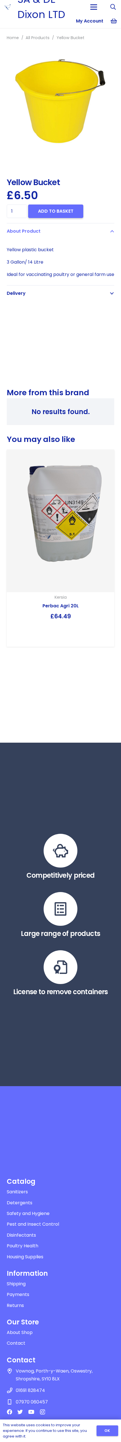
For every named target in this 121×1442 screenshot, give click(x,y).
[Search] (113, 7)
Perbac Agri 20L (60, 606)
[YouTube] (31, 1411)
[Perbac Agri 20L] (60, 521)
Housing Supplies (25, 1257)
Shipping (16, 1284)
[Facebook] (9, 1411)
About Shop (20, 1332)
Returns (15, 1305)
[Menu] (94, 7)
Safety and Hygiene (28, 1213)
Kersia (61, 597)
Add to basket (55, 211)
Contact (16, 1343)
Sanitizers (17, 1192)
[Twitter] (20, 1411)
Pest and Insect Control (33, 1224)
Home (13, 38)
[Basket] (114, 21)
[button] (112, 50)
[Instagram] (42, 1412)
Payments (18, 1294)
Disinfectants (21, 1235)
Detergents (19, 1203)
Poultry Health (22, 1246)
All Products (38, 38)
